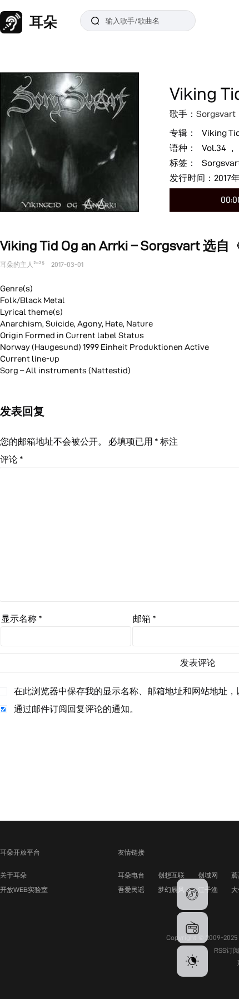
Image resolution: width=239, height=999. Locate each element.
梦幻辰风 (171, 889)
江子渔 (208, 889)
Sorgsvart (216, 114)
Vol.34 (214, 148)
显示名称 (21, 618)
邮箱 (144, 618)
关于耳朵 (13, 875)
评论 (11, 459)
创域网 (208, 875)
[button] (192, 894)
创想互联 (171, 875)
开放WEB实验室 (24, 889)
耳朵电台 (131, 875)
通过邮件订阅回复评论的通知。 (76, 709)
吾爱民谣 (131, 889)
